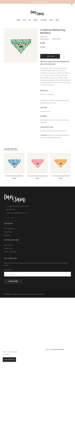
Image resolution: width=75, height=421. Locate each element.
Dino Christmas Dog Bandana (14, 176)
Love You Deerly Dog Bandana (61, 176)
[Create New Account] (65, 6)
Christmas (43, 137)
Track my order (8, 245)
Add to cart (50, 56)
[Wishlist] (63, 56)
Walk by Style (57, 137)
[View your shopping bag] (70, 6)
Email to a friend (56, 39)
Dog (48, 137)
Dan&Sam (8, 294)
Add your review (44, 39)
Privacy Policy (8, 232)
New (51, 137)
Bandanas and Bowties (62, 135)
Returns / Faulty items (10, 252)
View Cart (49, 349)
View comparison (9, 359)
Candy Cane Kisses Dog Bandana (37, 176)
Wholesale (7, 235)
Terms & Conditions (9, 228)
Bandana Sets (52, 135)
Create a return (8, 248)
